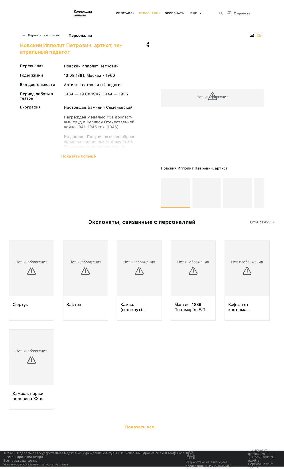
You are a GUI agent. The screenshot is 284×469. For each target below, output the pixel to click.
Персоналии (150, 13)
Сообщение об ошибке (261, 458)
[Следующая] (258, 193)
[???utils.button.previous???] (166, 193)
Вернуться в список (44, 35)
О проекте (242, 13)
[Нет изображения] (175, 193)
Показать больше (78, 156)
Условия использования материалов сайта (35, 464)
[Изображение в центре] (252, 35)
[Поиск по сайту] (221, 13)
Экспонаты (175, 13)
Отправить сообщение (258, 451)
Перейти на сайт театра (260, 465)
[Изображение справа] (259, 35)
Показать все (140, 427)
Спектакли (125, 13)
